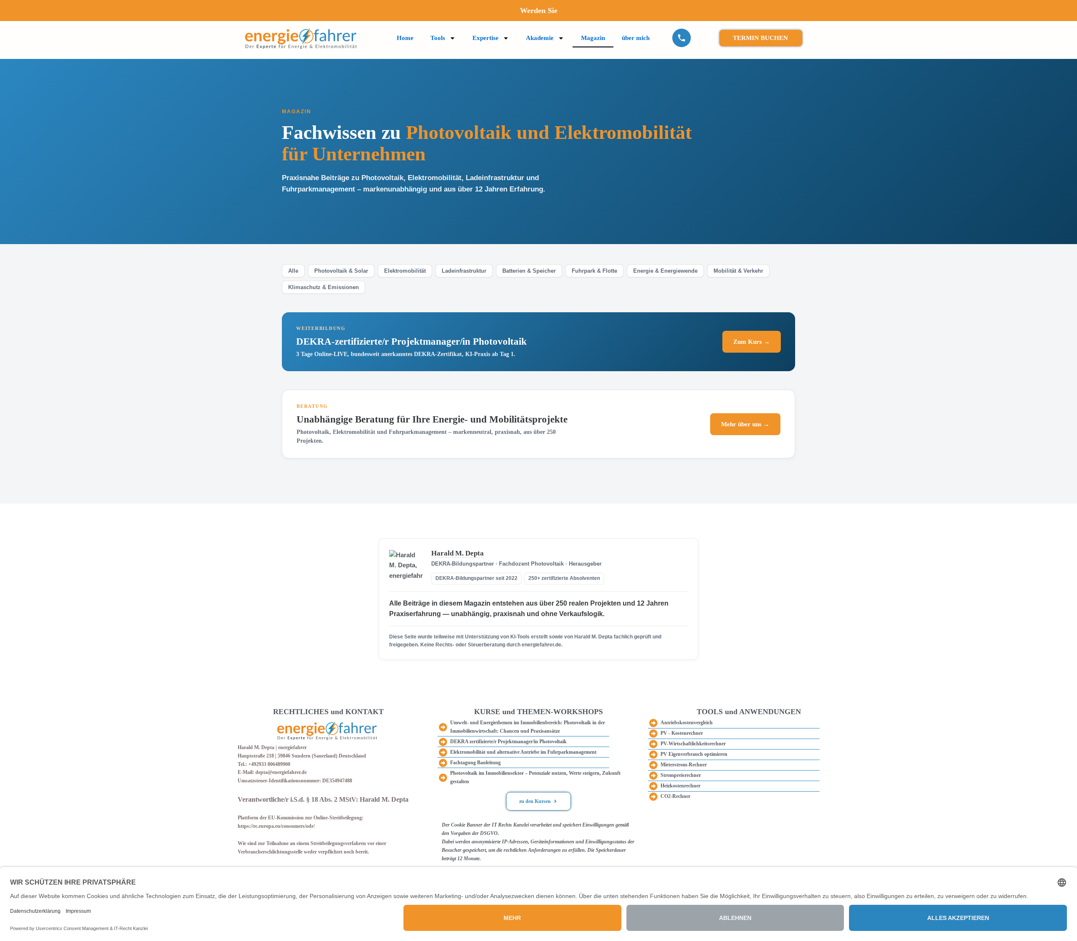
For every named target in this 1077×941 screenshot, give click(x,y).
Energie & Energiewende (665, 271)
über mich (636, 38)
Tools (437, 38)
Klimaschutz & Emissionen (323, 287)
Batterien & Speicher (529, 271)
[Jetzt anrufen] (681, 38)
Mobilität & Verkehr (738, 271)
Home (405, 38)
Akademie (540, 38)
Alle (293, 271)
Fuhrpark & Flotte (594, 271)
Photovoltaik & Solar (341, 271)
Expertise (485, 38)
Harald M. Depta (457, 553)
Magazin (593, 38)
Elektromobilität (405, 271)
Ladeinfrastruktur (464, 271)
